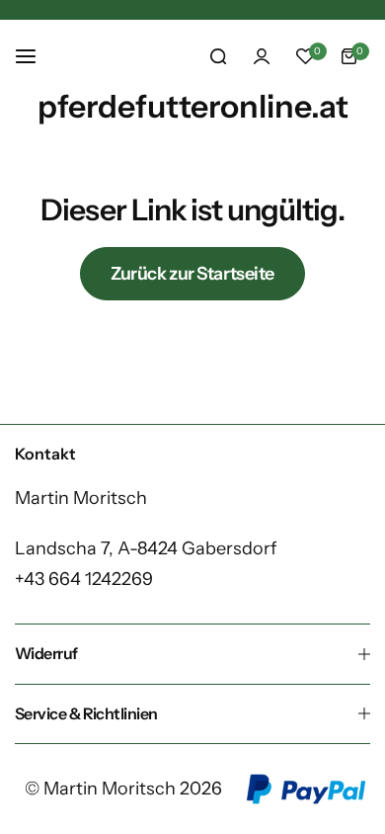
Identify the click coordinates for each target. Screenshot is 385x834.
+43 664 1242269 (84, 579)
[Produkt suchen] (218, 56)
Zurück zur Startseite (192, 274)
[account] (261, 56)
